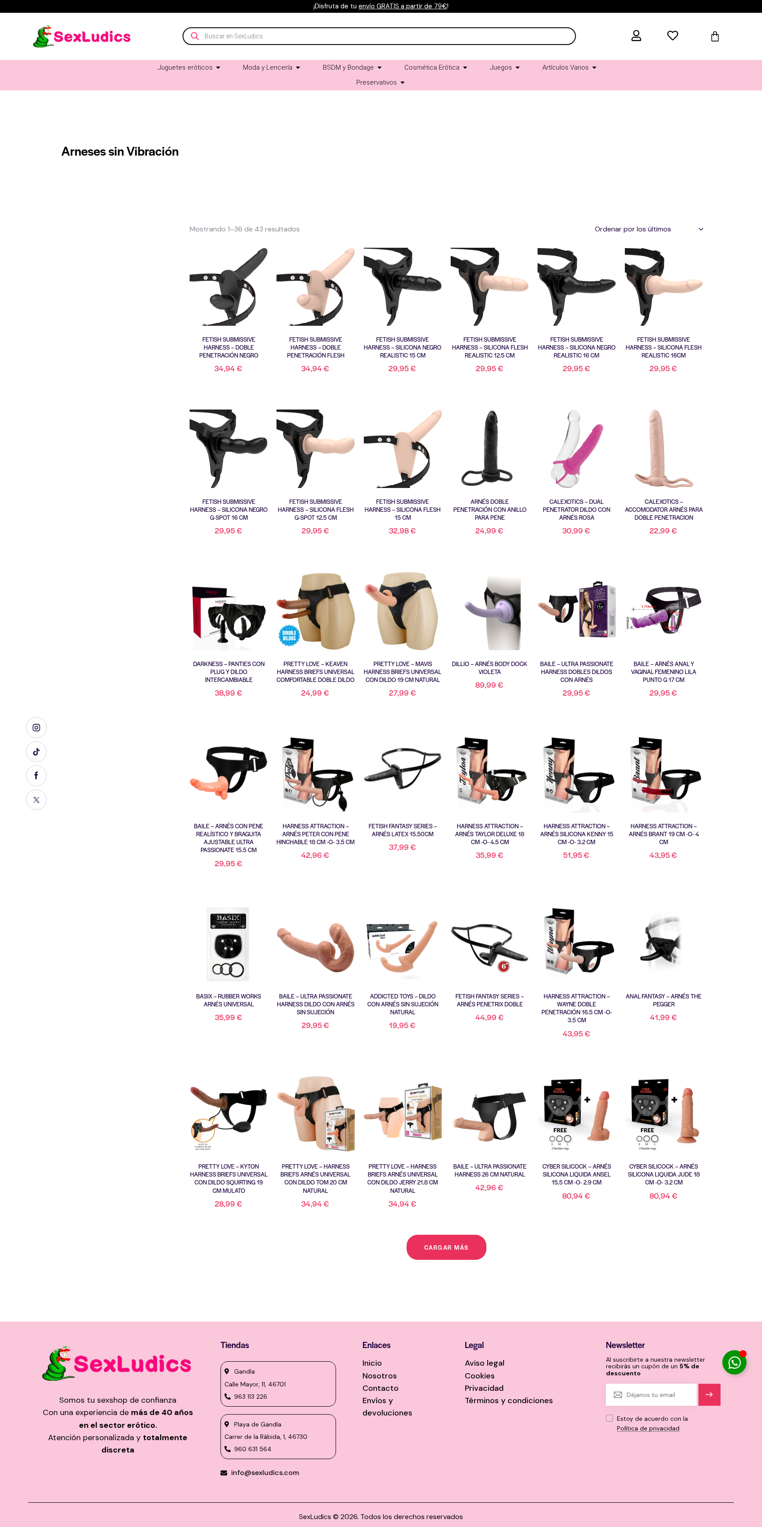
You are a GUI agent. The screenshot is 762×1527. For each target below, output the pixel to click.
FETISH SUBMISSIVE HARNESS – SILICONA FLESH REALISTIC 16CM (664, 347)
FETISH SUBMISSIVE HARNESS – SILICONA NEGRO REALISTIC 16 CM (577, 347)
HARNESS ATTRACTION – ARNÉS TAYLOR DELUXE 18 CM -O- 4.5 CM (489, 834)
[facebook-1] (36, 775)
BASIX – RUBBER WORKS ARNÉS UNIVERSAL (228, 1000)
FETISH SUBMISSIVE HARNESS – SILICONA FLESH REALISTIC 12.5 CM (490, 347)
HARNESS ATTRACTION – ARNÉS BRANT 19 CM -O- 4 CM (664, 834)
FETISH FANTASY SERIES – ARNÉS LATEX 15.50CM (403, 830)
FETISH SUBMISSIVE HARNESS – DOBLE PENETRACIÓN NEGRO (228, 347)
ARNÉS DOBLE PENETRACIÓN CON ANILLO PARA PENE (490, 509)
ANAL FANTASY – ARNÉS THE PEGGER (664, 1000)
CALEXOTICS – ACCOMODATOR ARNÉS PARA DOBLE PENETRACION (664, 509)
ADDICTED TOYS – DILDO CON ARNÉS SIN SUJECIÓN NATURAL (402, 1004)
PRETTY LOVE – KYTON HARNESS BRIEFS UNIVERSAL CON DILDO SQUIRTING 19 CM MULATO (229, 1178)
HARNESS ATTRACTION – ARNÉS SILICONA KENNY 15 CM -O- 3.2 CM (576, 834)
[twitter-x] (36, 800)
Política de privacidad (648, 1428)
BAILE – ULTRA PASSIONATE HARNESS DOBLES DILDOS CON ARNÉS (576, 672)
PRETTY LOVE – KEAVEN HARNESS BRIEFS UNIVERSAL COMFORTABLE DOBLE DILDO (315, 672)
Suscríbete (709, 1398)
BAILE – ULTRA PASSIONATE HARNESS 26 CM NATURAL (490, 1170)
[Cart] (715, 36)
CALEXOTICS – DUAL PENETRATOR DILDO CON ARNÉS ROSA (576, 509)
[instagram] (36, 727)
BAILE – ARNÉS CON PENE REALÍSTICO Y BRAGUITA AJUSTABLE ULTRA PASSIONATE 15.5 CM (228, 838)
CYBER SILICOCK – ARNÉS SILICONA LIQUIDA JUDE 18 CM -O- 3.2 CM (664, 1174)
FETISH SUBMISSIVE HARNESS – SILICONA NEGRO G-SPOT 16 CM (229, 509)
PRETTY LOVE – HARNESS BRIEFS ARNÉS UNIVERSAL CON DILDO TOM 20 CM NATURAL (315, 1178)
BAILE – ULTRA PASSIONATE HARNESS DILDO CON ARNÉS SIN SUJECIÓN (316, 1004)
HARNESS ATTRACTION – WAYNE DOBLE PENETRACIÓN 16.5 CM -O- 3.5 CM (577, 1008)
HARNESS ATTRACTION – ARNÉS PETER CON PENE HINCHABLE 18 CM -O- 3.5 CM (315, 834)
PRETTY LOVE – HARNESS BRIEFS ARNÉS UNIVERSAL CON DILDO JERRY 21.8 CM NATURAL (402, 1178)
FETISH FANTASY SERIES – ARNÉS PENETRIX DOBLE (490, 1000)
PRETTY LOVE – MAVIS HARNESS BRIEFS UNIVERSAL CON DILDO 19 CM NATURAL (402, 672)
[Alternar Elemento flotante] (734, 1362)
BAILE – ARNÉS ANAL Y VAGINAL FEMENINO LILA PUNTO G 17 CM (663, 672)
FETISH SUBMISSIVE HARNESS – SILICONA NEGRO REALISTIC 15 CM (402, 347)
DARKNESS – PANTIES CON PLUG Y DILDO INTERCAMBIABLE (229, 672)
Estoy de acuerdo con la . (652, 1423)
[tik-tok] (36, 751)
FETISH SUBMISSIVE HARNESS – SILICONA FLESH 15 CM (403, 509)
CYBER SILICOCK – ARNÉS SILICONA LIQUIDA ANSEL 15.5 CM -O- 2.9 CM (576, 1174)
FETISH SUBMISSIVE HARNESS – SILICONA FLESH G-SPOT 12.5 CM (316, 509)
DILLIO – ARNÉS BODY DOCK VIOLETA (489, 668)
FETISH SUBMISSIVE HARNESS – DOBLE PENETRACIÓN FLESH (315, 347)
